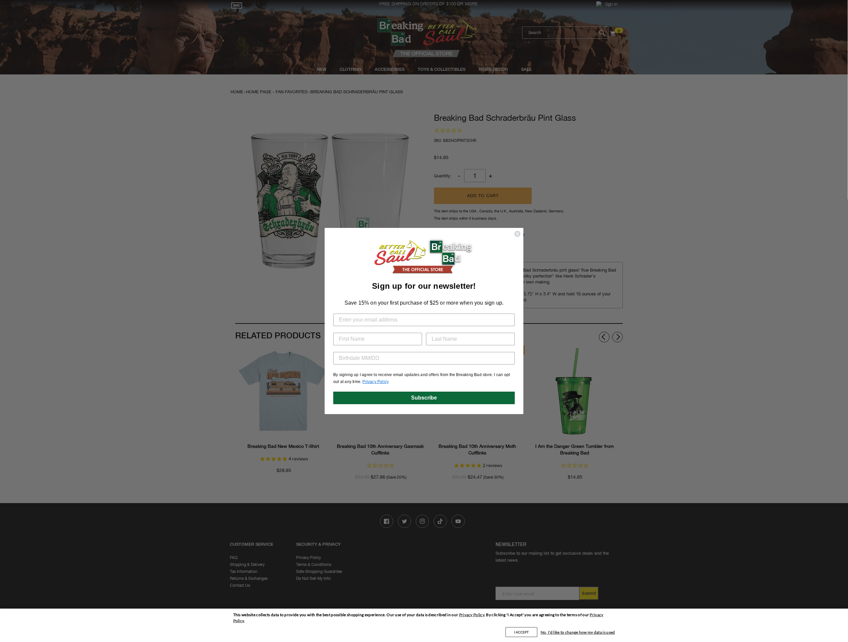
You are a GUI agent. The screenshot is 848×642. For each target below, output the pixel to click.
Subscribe (424, 398)
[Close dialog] (517, 234)
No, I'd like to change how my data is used (578, 632)
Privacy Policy (471, 614)
